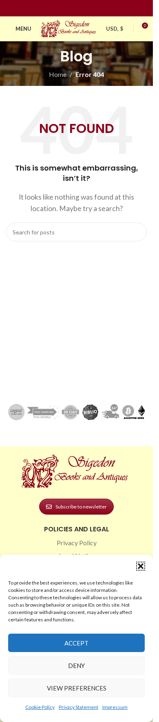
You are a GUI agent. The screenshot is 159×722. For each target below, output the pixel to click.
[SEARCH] (137, 232)
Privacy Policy (77, 543)
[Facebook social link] (62, 8)
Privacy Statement (78, 707)
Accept (76, 643)
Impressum (115, 707)
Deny (76, 665)
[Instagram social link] (72, 8)
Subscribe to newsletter (81, 507)
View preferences (76, 688)
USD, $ (114, 28)
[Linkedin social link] (91, 8)
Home (57, 74)
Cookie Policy (40, 707)
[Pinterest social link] (81, 8)
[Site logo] (69, 27)
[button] (141, 566)
